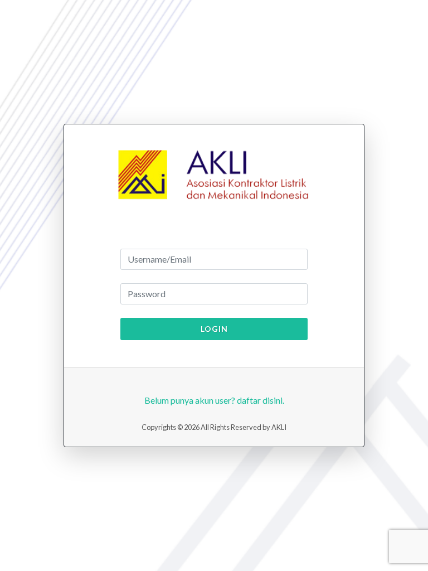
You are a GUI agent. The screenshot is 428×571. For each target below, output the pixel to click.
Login (214, 328)
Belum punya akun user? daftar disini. (214, 400)
